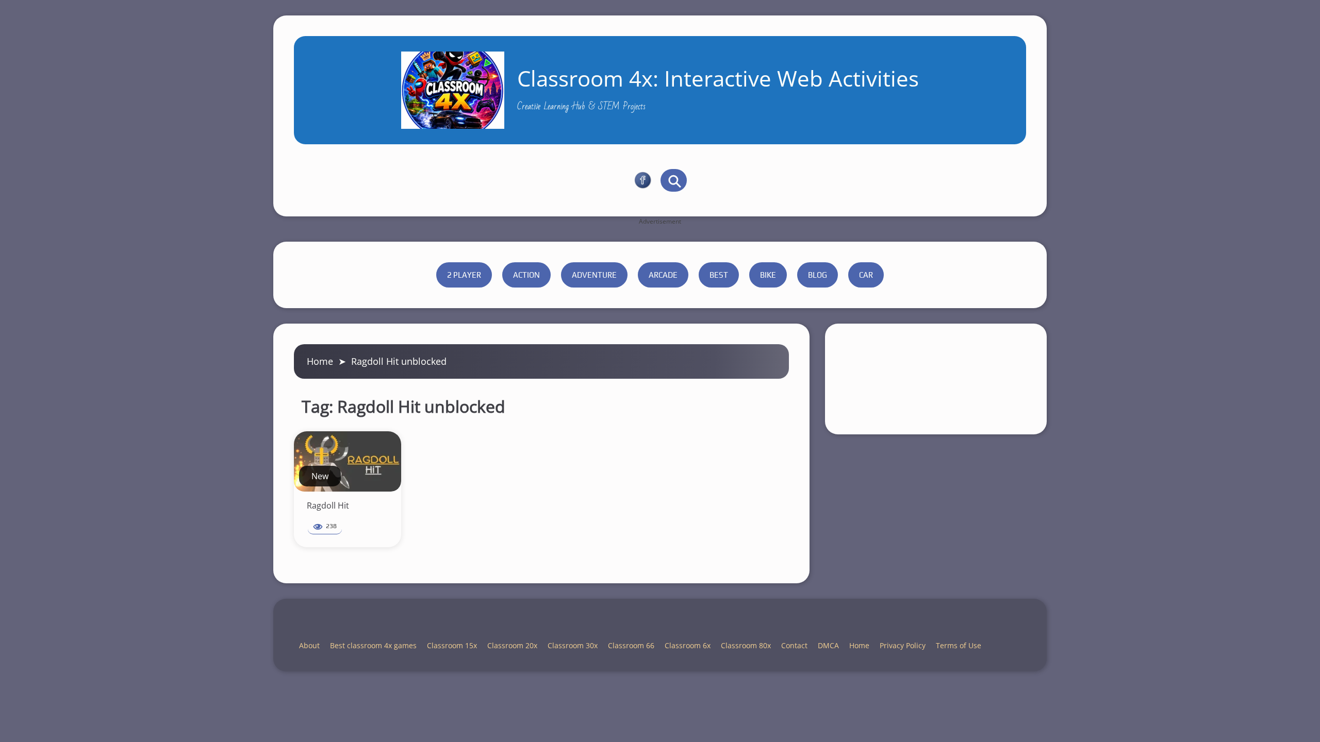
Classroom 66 (631, 645)
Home (320, 361)
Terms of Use (958, 645)
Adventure (594, 275)
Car (866, 275)
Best (719, 275)
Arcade (663, 275)
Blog (817, 275)
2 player (464, 275)
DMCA (828, 645)
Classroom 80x (746, 645)
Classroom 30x (573, 645)
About (309, 645)
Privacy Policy (903, 645)
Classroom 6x (688, 645)
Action (526, 275)
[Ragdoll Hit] (347, 461)
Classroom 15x (452, 645)
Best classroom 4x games (373, 645)
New (319, 476)
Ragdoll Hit (328, 505)
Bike (768, 275)
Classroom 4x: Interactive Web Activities (718, 78)
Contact (794, 645)
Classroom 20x (512, 645)
